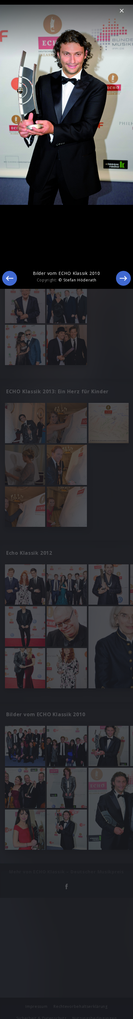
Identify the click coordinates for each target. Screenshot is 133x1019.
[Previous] (9, 278)
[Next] (123, 278)
